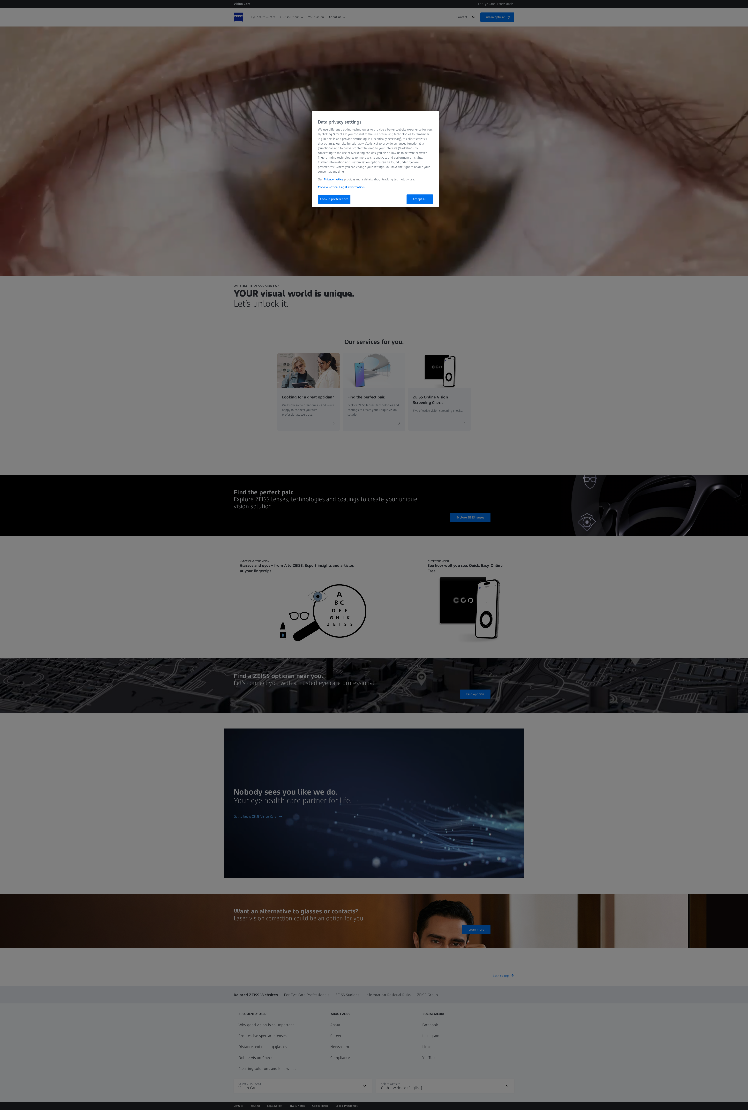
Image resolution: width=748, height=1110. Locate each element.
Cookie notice (328, 187)
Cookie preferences (334, 199)
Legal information (351, 187)
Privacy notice (333, 179)
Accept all (420, 199)
